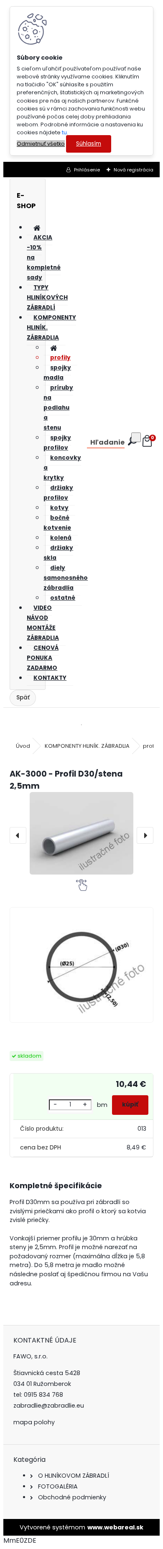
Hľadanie (107, 442)
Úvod (23, 746)
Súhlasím (88, 144)
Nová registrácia (133, 169)
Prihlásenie (87, 169)
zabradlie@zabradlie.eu (48, 1405)
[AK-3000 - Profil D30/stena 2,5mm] (81, 833)
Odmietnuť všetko (41, 143)
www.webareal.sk (115, 1527)
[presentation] (18, 835)
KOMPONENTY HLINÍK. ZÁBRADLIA (87, 746)
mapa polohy (34, 1422)
